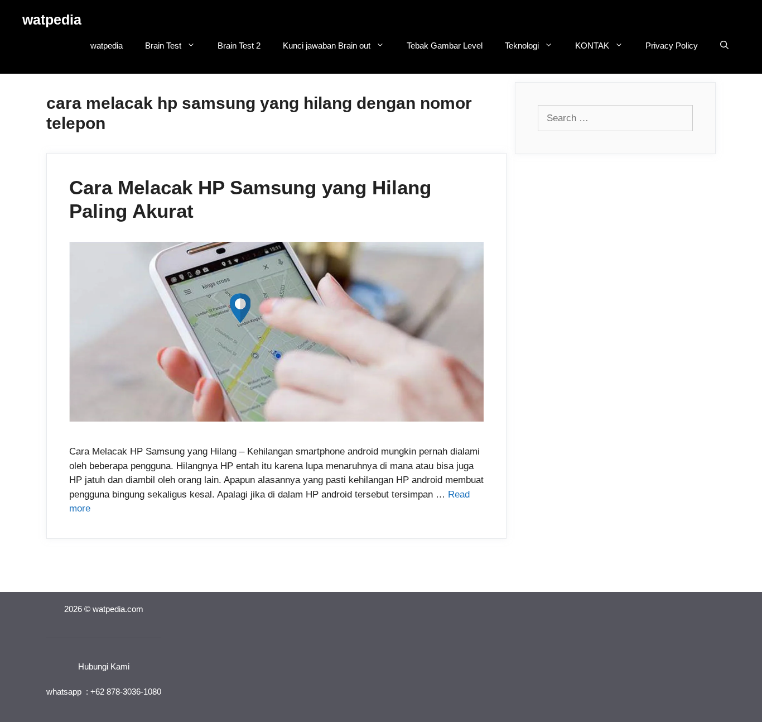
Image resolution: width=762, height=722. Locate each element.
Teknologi (522, 45)
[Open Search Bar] (724, 46)
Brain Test (163, 45)
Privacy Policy (671, 45)
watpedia (51, 19)
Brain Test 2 (239, 45)
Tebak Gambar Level (445, 45)
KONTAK (592, 45)
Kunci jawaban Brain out (326, 45)
